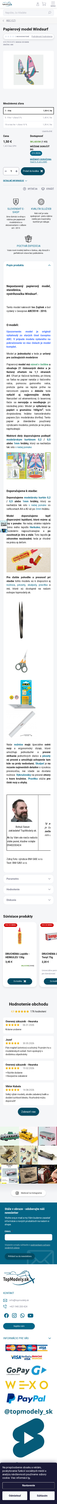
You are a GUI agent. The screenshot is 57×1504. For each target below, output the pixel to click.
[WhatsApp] (22, 1315)
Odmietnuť (15, 1495)
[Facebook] (6, 1315)
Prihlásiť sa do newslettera (20, 1256)
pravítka (44, 584)
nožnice (10, 584)
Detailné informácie (13, 181)
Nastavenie (28, 1485)
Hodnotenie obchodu (28, 1004)
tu (29, 1477)
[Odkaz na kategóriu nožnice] (21, 660)
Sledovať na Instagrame (31, 1193)
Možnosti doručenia (40, 160)
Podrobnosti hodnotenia (42, 36)
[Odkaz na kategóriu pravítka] (21, 724)
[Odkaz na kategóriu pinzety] (19, 619)
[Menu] (53, 4)
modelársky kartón (35, 497)
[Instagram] (14, 1315)
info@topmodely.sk (19, 1300)
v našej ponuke (23, 447)
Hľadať (50, 13)
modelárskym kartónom (21, 439)
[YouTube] (30, 1315)
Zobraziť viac (28, 1111)
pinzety (21, 584)
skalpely (32, 584)
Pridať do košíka (31, 171)
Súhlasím (42, 1495)
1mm (17, 443)
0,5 (49, 439)
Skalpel (40, 763)
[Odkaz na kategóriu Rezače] (21, 694)
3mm (38, 508)
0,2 (39, 439)
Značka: (8, 44)
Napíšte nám (19, 1326)
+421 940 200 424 (18, 1306)
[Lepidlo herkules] (28, 559)
